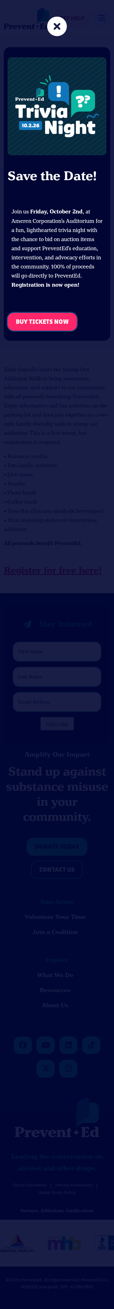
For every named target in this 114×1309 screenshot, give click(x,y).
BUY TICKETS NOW (42, 322)
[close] (57, 27)
